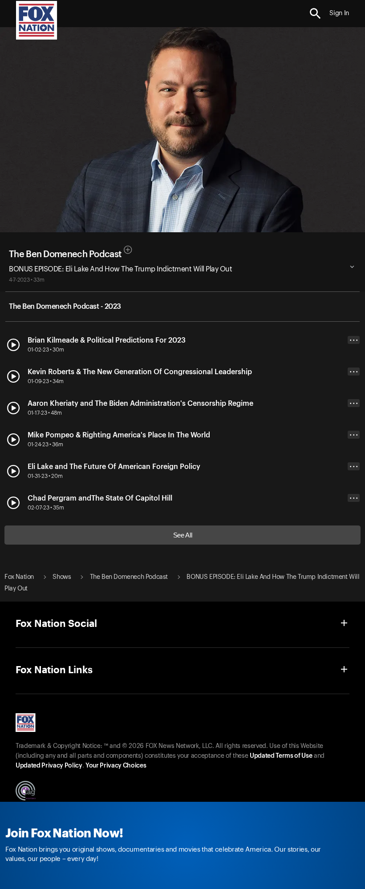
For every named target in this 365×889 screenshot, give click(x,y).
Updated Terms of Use (281, 756)
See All (182, 535)
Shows (62, 577)
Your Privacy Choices (115, 766)
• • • (354, 340)
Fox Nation (19, 577)
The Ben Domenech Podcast (65, 254)
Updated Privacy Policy (49, 766)
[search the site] (315, 13)
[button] (315, 13)
